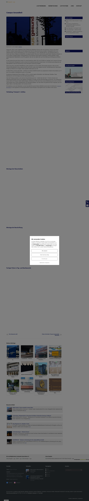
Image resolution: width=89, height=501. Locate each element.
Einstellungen (44, 258)
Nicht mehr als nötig (44, 254)
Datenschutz (42, 262)
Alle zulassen (44, 250)
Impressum (47, 262)
